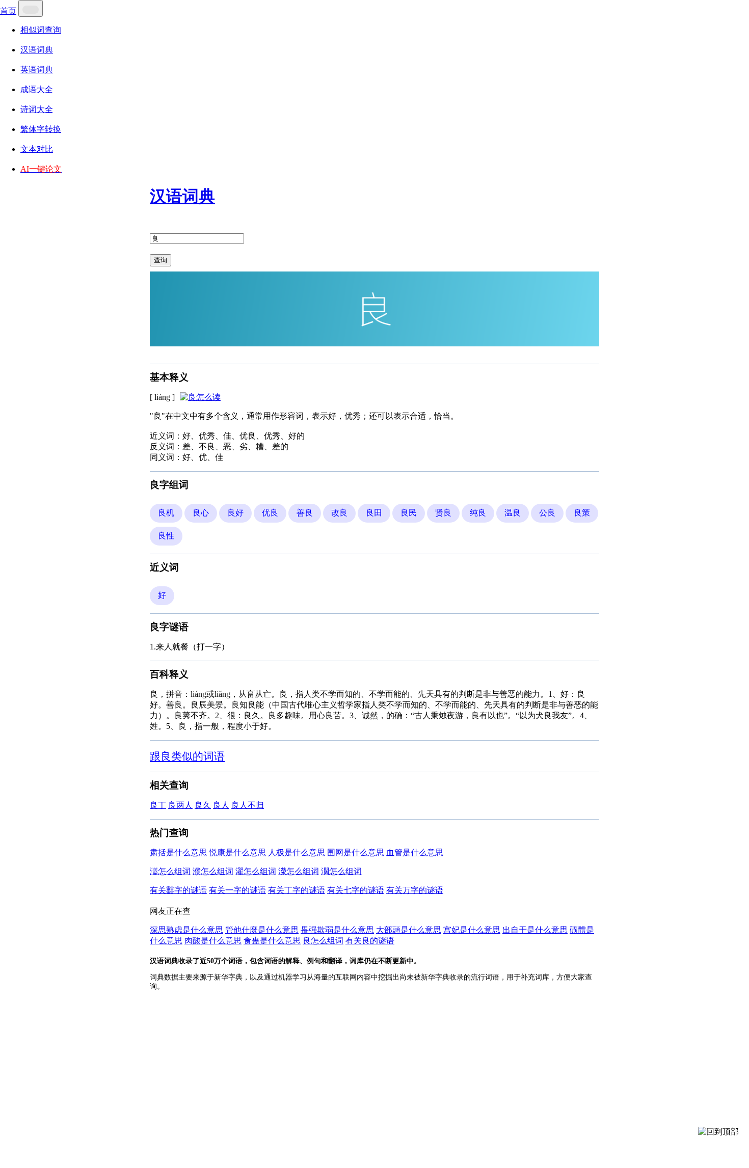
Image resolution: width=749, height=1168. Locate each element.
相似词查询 (40, 29)
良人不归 (247, 805)
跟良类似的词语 (187, 756)
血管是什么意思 (414, 852)
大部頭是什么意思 (408, 930)
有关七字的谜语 (355, 890)
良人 (221, 805)
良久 (203, 805)
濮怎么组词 (213, 871)
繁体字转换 (40, 129)
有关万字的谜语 (414, 890)
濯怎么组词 (255, 871)
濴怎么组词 (298, 871)
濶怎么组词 (341, 871)
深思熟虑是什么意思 (186, 930)
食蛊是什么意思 (272, 940)
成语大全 (36, 89)
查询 (160, 260)
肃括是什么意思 (178, 852)
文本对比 (36, 149)
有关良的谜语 (369, 940)
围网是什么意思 (355, 852)
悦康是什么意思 (237, 852)
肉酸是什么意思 (213, 940)
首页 (8, 11)
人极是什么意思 (296, 852)
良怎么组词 (323, 940)
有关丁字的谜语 (296, 890)
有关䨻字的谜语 (178, 890)
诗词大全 (36, 109)
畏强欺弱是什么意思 (337, 930)
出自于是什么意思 (535, 930)
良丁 (158, 805)
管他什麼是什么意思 (262, 930)
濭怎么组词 (170, 871)
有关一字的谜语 (237, 890)
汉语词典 (36, 49)
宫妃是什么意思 (471, 930)
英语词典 (36, 69)
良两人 (180, 805)
